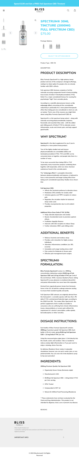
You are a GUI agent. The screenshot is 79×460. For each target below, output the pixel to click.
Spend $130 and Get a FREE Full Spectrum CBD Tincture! (39, 3)
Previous (10, 33)
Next (35, 33)
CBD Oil (53, 63)
